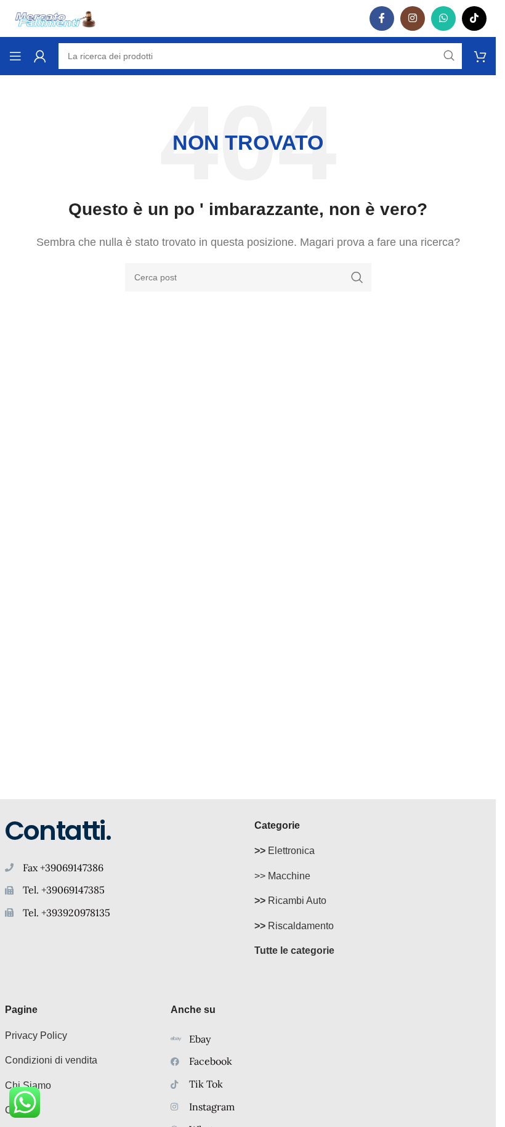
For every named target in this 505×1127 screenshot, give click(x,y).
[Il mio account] (40, 56)
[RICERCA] (357, 277)
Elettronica (284, 850)
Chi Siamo (28, 1085)
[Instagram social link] (412, 18)
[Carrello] (480, 56)
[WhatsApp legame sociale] (443, 18)
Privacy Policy (36, 1035)
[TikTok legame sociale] (474, 18)
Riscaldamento (294, 926)
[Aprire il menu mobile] (15, 56)
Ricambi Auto (290, 900)
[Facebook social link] (382, 18)
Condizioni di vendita (51, 1060)
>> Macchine (282, 876)
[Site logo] (55, 17)
